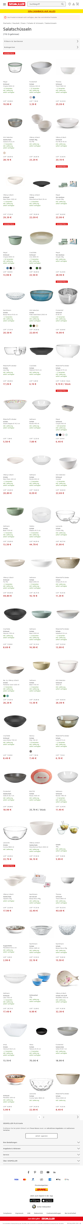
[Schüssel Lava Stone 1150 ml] (15, 720)
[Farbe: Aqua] (7, 696)
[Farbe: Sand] (4, 153)
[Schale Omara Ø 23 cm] (68, 562)
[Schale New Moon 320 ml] (15, 459)
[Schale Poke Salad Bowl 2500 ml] (41, 294)
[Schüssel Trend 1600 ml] (68, 65)
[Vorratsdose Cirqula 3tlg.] (68, 178)
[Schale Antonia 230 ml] (41, 65)
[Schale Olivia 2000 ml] (68, 1078)
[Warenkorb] (78, 4)
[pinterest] (35, 1172)
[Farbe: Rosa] (30, 97)
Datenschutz (38, 1213)
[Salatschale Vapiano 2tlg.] (15, 878)
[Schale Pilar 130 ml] (41, 720)
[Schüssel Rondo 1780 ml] (68, 776)
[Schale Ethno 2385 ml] (41, 928)
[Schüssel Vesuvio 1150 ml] (15, 613)
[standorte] (70, 4)
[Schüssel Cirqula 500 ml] (68, 403)
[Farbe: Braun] (34, 326)
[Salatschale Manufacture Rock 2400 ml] (41, 827)
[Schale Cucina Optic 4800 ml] (41, 1078)
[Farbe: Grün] (37, 268)
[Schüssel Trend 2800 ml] (68, 878)
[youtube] (48, 1172)
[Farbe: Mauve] (14, 268)
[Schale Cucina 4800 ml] (15, 827)
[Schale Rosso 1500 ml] (41, 776)
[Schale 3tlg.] (68, 827)
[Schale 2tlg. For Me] (41, 122)
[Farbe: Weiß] (30, 210)
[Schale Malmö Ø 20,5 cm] (41, 350)
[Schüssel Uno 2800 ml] (41, 236)
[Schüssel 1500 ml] (68, 665)
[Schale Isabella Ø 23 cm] (68, 613)
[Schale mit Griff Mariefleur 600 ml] (68, 978)
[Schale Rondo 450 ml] (41, 403)
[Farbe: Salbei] (66, 435)
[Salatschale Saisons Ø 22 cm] (15, 122)
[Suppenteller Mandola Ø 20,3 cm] (15, 928)
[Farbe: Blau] (34, 97)
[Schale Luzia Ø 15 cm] (68, 720)
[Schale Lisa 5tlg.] (15, 350)
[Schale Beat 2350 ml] (41, 562)
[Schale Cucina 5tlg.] (68, 511)
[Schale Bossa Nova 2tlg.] (68, 928)
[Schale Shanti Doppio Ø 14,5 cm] (15, 403)
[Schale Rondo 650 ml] (41, 459)
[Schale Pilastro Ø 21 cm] (41, 511)
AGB (28, 1213)
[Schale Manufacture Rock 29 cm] (41, 178)
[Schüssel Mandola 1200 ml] (15, 1078)
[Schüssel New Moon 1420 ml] (15, 178)
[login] (74, 4)
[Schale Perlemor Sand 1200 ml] (15, 665)
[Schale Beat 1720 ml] (15, 511)
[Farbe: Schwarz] (10, 268)
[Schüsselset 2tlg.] (41, 978)
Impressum (19, 1213)
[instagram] (41, 1172)
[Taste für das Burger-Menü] (4, 4)
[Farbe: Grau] (40, 268)
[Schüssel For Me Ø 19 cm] (68, 122)
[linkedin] (54, 1172)
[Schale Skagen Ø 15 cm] (68, 350)
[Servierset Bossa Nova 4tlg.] (41, 878)
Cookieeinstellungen (54, 1213)
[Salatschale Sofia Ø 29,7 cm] (15, 776)
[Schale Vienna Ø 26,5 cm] (15, 1029)
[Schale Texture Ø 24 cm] (41, 1029)
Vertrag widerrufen (73, 1223)
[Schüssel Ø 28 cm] (68, 294)
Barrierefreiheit (70, 1213)
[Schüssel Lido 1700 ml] (15, 978)
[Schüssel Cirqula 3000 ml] (15, 65)
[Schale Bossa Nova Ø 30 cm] (15, 294)
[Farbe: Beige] (37, 326)
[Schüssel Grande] (68, 459)
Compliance (7, 1213)
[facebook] (28, 1172)
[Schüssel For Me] (15, 562)
